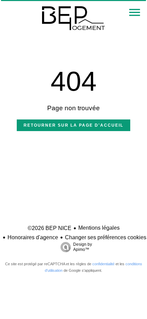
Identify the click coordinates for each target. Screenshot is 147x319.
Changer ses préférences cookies (105, 237)
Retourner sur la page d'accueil (73, 125)
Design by (82, 247)
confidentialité (103, 264)
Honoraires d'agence (33, 237)
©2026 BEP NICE (49, 228)
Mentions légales (99, 228)
